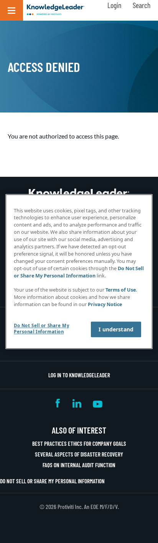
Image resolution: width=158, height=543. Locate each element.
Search (141, 5)
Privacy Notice (105, 304)
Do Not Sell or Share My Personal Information (52, 481)
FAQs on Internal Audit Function (79, 464)
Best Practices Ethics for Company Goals (79, 443)
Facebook (58, 403)
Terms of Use (120, 290)
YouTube (97, 403)
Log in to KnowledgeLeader (79, 375)
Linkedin (76, 403)
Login (114, 5)
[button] (11, 10)
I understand (116, 329)
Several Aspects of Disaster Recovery (79, 454)
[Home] (55, 10)
